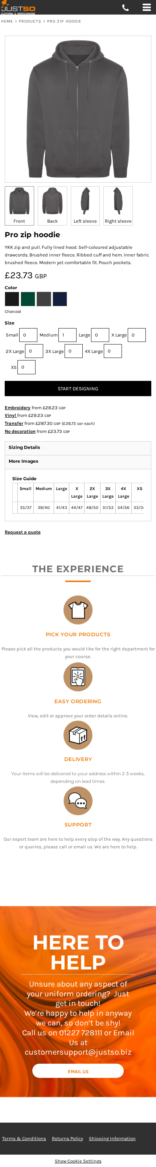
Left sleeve (85, 221)
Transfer (14, 423)
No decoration (20, 431)
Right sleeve (118, 221)
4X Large (94, 351)
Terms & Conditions (24, 1138)
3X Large (54, 351)
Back (52, 221)
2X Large (15, 351)
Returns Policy (67, 1138)
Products (30, 21)
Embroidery (17, 407)
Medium (49, 335)
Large (84, 335)
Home (7, 21)
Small (12, 335)
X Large (119, 335)
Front (19, 221)
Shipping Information (112, 1138)
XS (14, 367)
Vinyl (11, 415)
